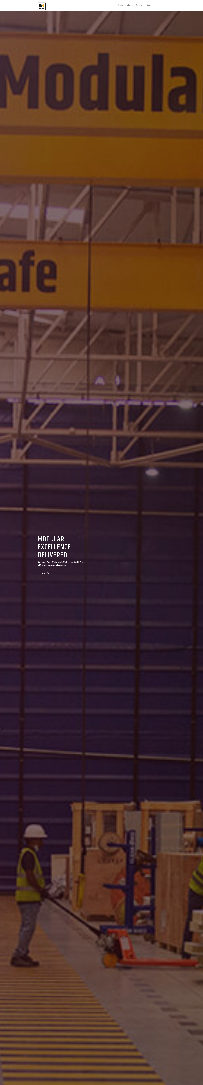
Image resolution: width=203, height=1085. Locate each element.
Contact (149, 5)
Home (120, 5)
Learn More (46, 573)
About (129, 5)
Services (139, 5)
